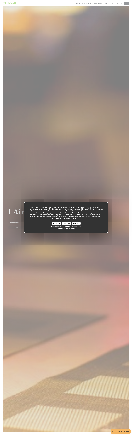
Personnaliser (76, 223)
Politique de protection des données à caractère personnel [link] (66, 226)
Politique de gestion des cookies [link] (66, 228)
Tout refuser (66, 223)
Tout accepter (56, 223)
